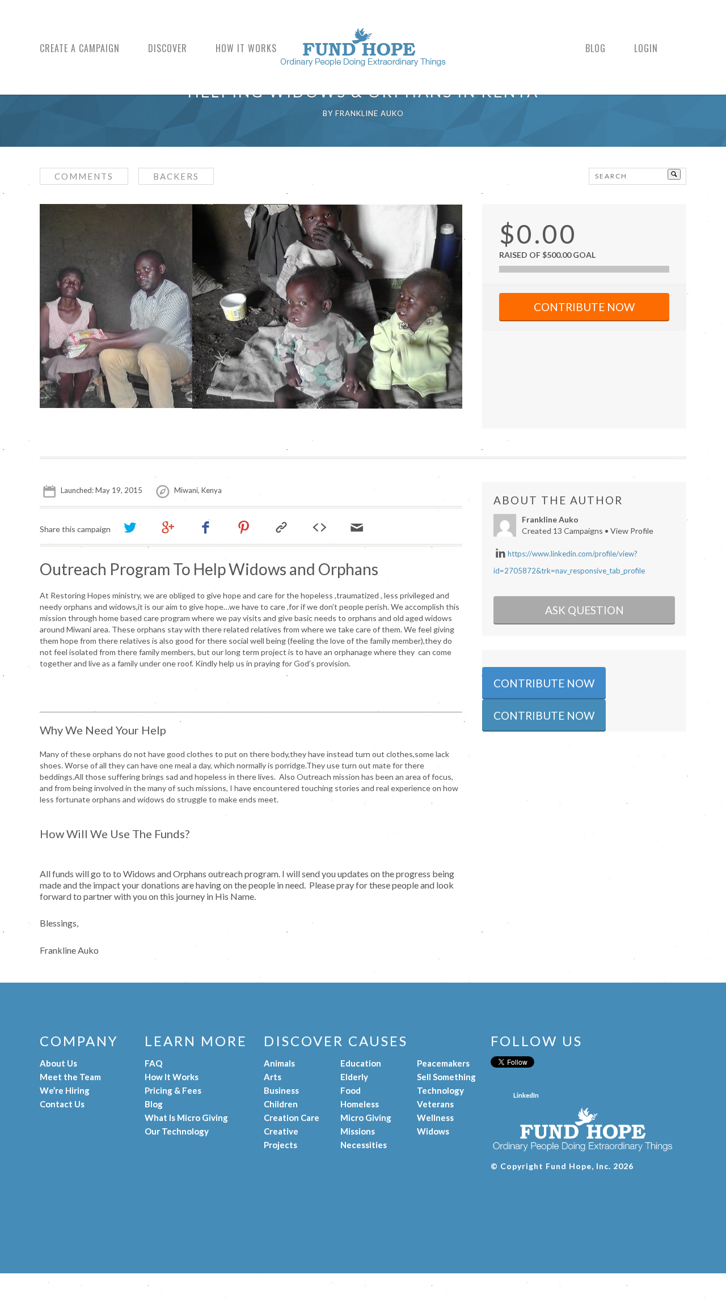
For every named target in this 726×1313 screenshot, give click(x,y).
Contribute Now (584, 306)
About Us (58, 1063)
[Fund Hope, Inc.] (363, 61)
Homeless (359, 1104)
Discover (167, 49)
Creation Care (291, 1117)
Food (350, 1090)
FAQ (153, 1063)
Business (281, 1090)
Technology (440, 1090)
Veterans (435, 1104)
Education (360, 1063)
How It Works (246, 49)
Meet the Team (70, 1077)
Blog (595, 49)
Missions (357, 1131)
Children (281, 1104)
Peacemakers (443, 1063)
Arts (272, 1077)
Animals (279, 1063)
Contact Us (62, 1104)
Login (646, 49)
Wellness (435, 1117)
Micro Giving (365, 1117)
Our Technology (177, 1131)
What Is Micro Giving (186, 1117)
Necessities (363, 1145)
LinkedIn (526, 1095)
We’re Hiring (65, 1090)
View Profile (631, 531)
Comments (83, 176)
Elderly (354, 1077)
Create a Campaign (80, 49)
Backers (176, 176)
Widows (433, 1131)
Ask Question (584, 610)
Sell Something (446, 1077)
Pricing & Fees (173, 1090)
